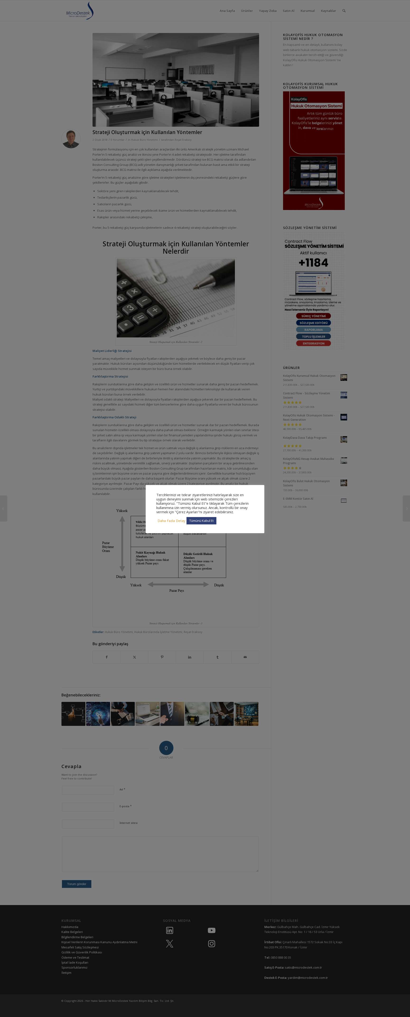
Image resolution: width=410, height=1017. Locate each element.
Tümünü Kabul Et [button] (201, 520)
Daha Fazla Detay (171, 520)
